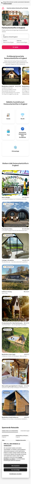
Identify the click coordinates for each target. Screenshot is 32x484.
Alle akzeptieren (15, 465)
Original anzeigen (7, 3)
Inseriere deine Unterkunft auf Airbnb (17, 8)
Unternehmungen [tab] (25, 430)
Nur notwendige (15, 470)
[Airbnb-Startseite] (3, 8)
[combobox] (15, 37)
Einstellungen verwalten (15, 474)
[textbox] (8, 42)
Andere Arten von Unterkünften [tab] (10, 430)
